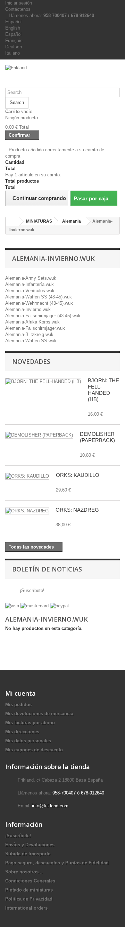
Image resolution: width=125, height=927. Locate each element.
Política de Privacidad (28, 899)
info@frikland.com (50, 805)
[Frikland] (62, 76)
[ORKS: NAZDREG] (27, 511)
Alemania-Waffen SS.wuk (31, 340)
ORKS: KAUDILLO (77, 475)
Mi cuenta (20, 693)
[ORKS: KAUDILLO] (27, 476)
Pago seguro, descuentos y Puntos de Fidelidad (57, 862)
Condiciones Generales (30, 881)
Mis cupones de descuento (34, 749)
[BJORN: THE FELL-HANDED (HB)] (43, 381)
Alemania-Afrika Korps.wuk (32, 322)
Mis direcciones (22, 731)
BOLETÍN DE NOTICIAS (47, 569)
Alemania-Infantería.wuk (29, 284)
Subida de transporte (27, 853)
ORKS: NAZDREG (77, 510)
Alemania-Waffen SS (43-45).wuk (38, 296)
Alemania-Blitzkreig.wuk (29, 334)
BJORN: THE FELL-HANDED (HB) (103, 389)
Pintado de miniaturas (29, 890)
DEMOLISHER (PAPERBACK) (97, 437)
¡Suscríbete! (31, 590)
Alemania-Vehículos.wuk (30, 290)
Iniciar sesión (18, 3)
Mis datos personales (28, 740)
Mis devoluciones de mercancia (39, 713)
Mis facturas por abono (30, 722)
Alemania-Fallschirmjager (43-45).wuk (43, 315)
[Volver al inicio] (12, 221)
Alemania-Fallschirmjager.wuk (35, 328)
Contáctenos (18, 9)
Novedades (31, 361)
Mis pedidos (18, 704)
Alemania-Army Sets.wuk (30, 278)
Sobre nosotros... (24, 871)
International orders (26, 908)
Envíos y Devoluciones (30, 844)
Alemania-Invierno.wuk (28, 309)
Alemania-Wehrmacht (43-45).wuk (39, 303)
